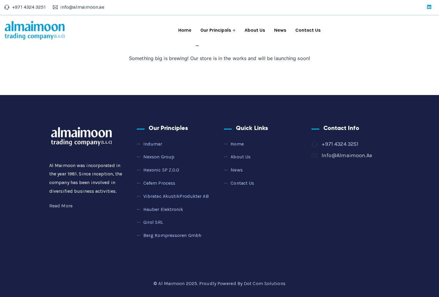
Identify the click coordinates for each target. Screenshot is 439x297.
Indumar (152, 144)
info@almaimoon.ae (347, 155)
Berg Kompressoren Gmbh (172, 235)
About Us (255, 30)
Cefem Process (159, 183)
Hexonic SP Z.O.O (161, 170)
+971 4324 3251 (340, 144)
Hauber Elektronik (163, 209)
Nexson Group (158, 157)
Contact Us (308, 30)
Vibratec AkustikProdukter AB (176, 196)
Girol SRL (153, 222)
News (280, 30)
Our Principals (215, 30)
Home (184, 30)
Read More (61, 206)
